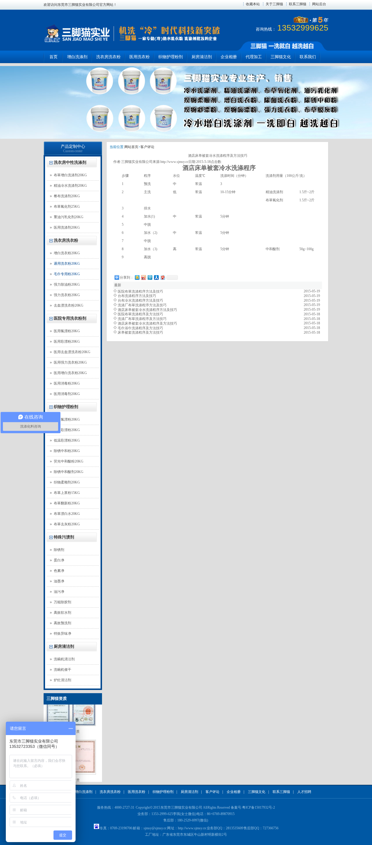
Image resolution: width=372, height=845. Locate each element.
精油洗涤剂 (274, 192)
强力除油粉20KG (67, 284)
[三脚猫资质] (71, 719)
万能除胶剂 (62, 602)
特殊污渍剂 (64, 537)
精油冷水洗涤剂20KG (70, 186)
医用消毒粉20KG (67, 383)
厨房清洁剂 (202, 57)
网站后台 (319, 4)
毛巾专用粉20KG (67, 274)
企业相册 (229, 57)
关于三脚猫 (274, 4)
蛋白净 (59, 560)
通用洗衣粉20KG (67, 263)
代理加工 (254, 57)
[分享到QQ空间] (137, 277)
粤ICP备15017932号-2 (258, 807)
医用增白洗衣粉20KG (70, 373)
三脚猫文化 (281, 57)
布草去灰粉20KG (67, 524)
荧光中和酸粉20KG (68, 461)
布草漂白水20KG (67, 514)
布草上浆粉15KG (67, 493)
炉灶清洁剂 (62, 680)
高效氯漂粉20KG (67, 419)
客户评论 (147, 147)
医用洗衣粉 (139, 57)
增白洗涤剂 (77, 57)
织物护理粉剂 (170, 57)
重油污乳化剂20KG (68, 217)
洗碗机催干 (62, 670)
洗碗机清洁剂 (64, 659)
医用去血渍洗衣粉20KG (72, 352)
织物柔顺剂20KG (67, 482)
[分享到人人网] (156, 277)
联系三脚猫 (297, 4)
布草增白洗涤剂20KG (70, 175)
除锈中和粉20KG (67, 451)
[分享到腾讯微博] (149, 277)
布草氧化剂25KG (67, 206)
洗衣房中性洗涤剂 (70, 162)
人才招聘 (304, 792)
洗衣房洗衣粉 (108, 57)
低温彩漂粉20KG (67, 440)
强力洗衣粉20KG (67, 295)
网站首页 (131, 147)
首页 (53, 57)
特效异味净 (62, 633)
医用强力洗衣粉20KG (70, 362)
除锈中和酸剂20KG (68, 472)
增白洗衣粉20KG (67, 253)
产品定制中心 (73, 146)
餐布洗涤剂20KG (67, 196)
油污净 (59, 592)
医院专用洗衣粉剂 (70, 318)
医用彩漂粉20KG (67, 341)
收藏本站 (253, 4)
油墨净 (59, 581)
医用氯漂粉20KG (67, 331)
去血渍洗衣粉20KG (68, 305)
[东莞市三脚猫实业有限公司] (77, 42)
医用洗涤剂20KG (67, 227)
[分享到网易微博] (162, 277)
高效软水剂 (62, 613)
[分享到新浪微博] (143, 277)
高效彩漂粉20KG (67, 430)
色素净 (59, 571)
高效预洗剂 (62, 623)
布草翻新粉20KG (67, 503)
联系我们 (308, 57)
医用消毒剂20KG (67, 394)
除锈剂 (59, 550)
